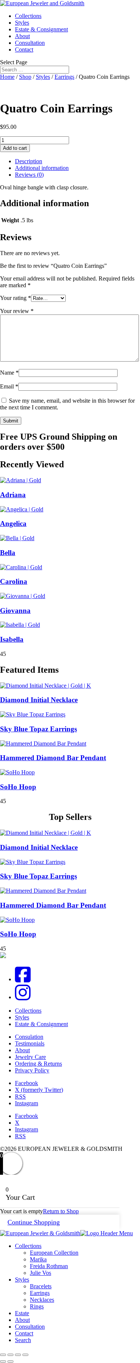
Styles (22, 22)
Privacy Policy (32, 1070)
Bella (7, 553)
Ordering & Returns (38, 1063)
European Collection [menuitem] (54, 1252)
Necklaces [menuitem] (42, 1300)
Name (9, 372)
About (22, 36)
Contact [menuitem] (24, 1333)
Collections (28, 16)
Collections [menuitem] (28, 1246)
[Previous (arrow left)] (3, 1361)
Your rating (15, 298)
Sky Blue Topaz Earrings (38, 729)
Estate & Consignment (41, 29)
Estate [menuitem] (22, 1313)
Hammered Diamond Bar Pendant (53, 758)
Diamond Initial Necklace (39, 700)
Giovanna (15, 610)
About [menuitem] (22, 1320)
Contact (24, 49)
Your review (17, 311)
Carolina (13, 581)
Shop (25, 77)
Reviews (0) (29, 174)
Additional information (42, 168)
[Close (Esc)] (25, 1355)
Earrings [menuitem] (40, 1293)
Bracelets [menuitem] (41, 1286)
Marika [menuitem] (38, 1259)
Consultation (30, 43)
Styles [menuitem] (22, 1279)
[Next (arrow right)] (10, 1361)
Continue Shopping (33, 1222)
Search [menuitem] (23, 1340)
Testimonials (29, 1043)
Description (28, 161)
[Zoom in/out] (3, 1355)
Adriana (13, 495)
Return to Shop (61, 1211)
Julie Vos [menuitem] (40, 1273)
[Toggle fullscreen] (10, 1355)
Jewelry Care (30, 1057)
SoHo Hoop (18, 787)
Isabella (12, 639)
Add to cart (15, 148)
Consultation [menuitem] (30, 1326)
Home (7, 77)
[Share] (18, 1355)
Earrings (64, 77)
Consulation (29, 1037)
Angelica (13, 523)
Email (9, 386)
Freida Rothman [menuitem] (49, 1266)
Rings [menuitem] (37, 1306)
